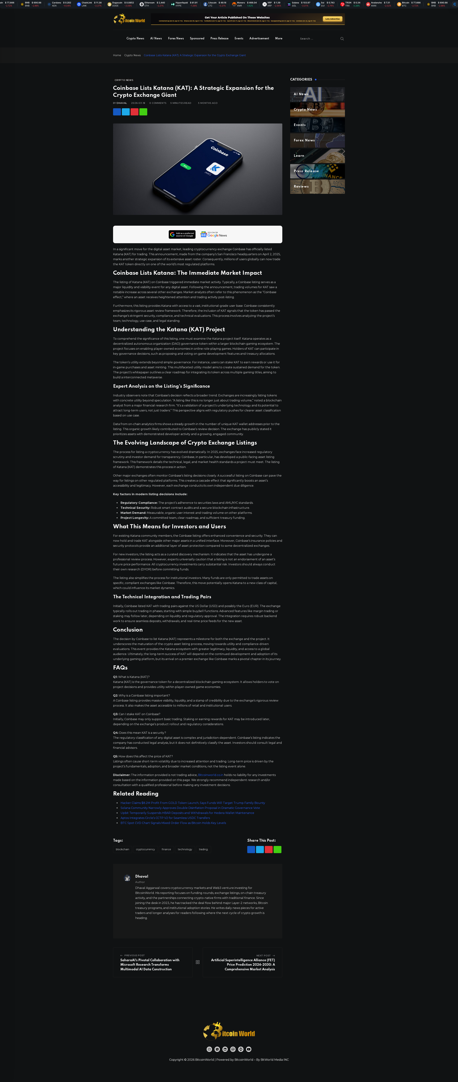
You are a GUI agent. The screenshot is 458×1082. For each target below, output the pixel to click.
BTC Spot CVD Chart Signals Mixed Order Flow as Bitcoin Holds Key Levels (173, 823)
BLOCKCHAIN (122, 849)
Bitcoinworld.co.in (211, 775)
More (278, 38)
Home (117, 55)
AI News (156, 38)
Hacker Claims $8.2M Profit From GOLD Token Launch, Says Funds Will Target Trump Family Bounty (193, 803)
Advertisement (259, 38)
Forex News (176, 38)
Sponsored (197, 38)
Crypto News (135, 38)
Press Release (219, 38)
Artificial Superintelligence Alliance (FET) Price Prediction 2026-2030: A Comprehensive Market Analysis (243, 965)
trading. (203, 849)
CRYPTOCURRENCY (145, 849)
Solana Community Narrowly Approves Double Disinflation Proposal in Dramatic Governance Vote (190, 808)
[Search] (342, 38)
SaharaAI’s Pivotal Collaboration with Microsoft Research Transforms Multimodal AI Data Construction (149, 965)
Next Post (264, 955)
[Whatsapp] (143, 111)
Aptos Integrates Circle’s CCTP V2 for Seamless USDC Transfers (165, 818)
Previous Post (135, 955)
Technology (185, 849)
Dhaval (122, 103)
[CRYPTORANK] (455, 4)
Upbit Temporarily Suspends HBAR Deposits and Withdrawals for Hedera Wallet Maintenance (187, 813)
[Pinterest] (134, 111)
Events (239, 38)
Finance (166, 849)
